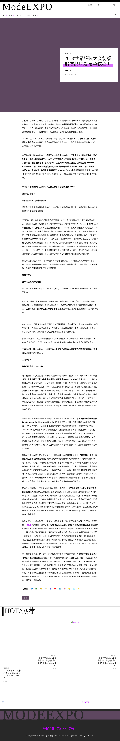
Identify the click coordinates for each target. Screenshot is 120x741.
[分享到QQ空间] (41, 588)
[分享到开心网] (46, 588)
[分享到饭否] (74, 588)
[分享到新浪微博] (55, 588)
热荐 (67, 53)
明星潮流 (6, 668)
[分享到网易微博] (65, 588)
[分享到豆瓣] (36, 588)
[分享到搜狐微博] (69, 588)
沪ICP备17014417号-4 (60, 728)
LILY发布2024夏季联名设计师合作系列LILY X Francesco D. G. (13, 674)
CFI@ (69, 71)
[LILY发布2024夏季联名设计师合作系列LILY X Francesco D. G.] (15, 646)
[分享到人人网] (32, 588)
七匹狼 (29, 524)
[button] (115, 15)
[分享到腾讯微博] (60, 588)
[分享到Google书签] (79, 588)
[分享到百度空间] (50, 588)
